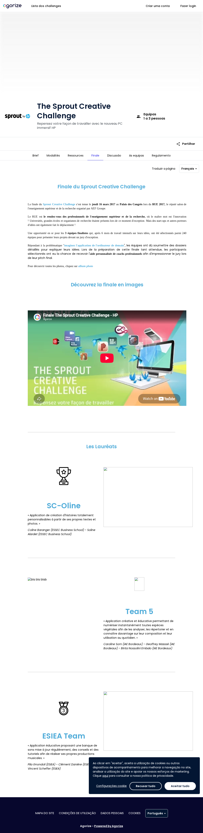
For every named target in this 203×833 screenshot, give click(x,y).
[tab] (36, 155)
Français (187, 169)
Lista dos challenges (46, 6)
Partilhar (185, 144)
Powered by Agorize (108, 826)
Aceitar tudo (180, 786)
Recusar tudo (145, 786)
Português (155, 813)
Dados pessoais (112, 813)
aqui (105, 776)
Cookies (134, 813)
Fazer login (188, 6)
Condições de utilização (77, 813)
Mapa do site (44, 813)
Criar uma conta (158, 6)
